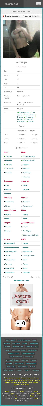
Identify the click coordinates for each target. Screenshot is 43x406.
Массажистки (29, 115)
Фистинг (24, 198)
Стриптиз (25, 181)
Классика (9, 156)
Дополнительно (27, 223)
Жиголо (30, 121)
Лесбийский (9, 169)
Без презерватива (29, 160)
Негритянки (29, 117)
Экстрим (7, 223)
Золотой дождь (10, 210)
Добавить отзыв (21, 280)
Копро (23, 210)
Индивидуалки (24, 112)
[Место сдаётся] (21, 284)
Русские (20, 117)
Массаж (7, 239)
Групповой (9, 164)
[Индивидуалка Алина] (21, 39)
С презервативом (29, 156)
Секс (5, 152)
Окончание (8, 181)
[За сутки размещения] (21, 308)
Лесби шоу (8, 198)
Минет (23, 152)
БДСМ (23, 239)
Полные (19, 119)
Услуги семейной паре (30, 235)
